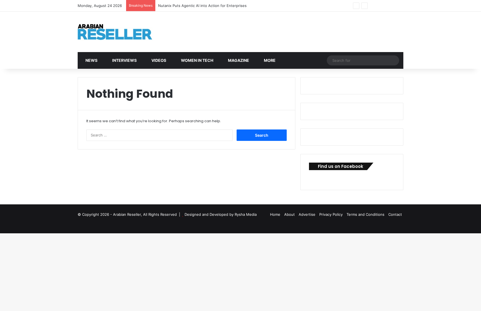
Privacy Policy (331, 214)
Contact (395, 214)
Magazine (238, 60)
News (91, 60)
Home (275, 214)
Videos (158, 60)
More (269, 60)
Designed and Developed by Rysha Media (221, 214)
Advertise (307, 214)
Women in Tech (196, 60)
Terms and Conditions (365, 214)
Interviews (124, 60)
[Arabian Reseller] (119, 32)
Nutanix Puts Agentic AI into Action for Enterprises (202, 5)
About (289, 214)
